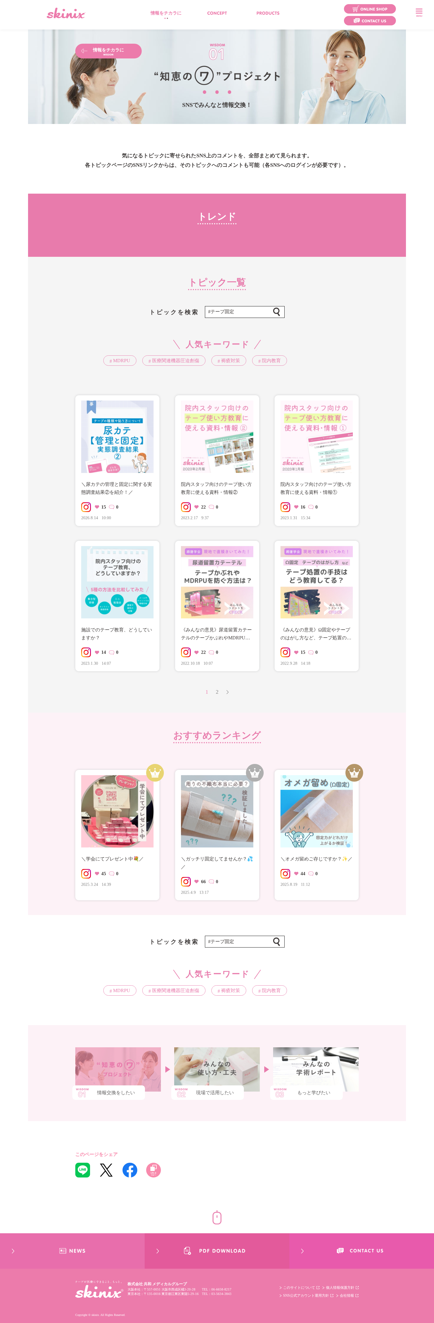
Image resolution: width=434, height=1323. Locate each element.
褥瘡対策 (230, 360)
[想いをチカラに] (217, 13)
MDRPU (121, 360)
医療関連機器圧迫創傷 (175, 360)
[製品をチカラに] (267, 13)
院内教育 (271, 360)
